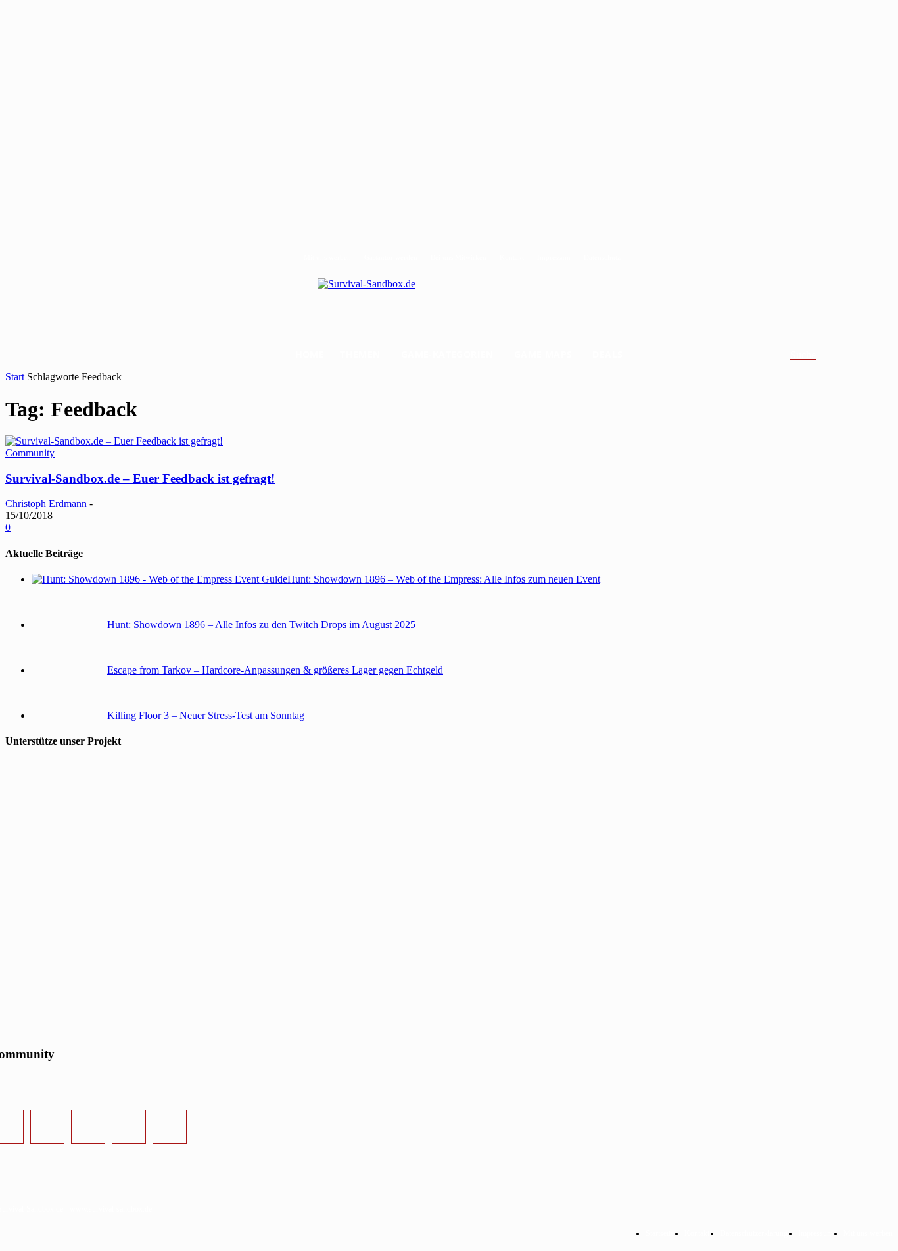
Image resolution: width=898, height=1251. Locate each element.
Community (30, 452)
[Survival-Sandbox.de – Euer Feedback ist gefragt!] (114, 441)
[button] (818, 355)
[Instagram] (47, 1127)
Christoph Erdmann (46, 503)
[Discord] (129, 1127)
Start (14, 376)
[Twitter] (88, 1127)
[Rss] (170, 1127)
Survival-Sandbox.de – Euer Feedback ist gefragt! (140, 478)
